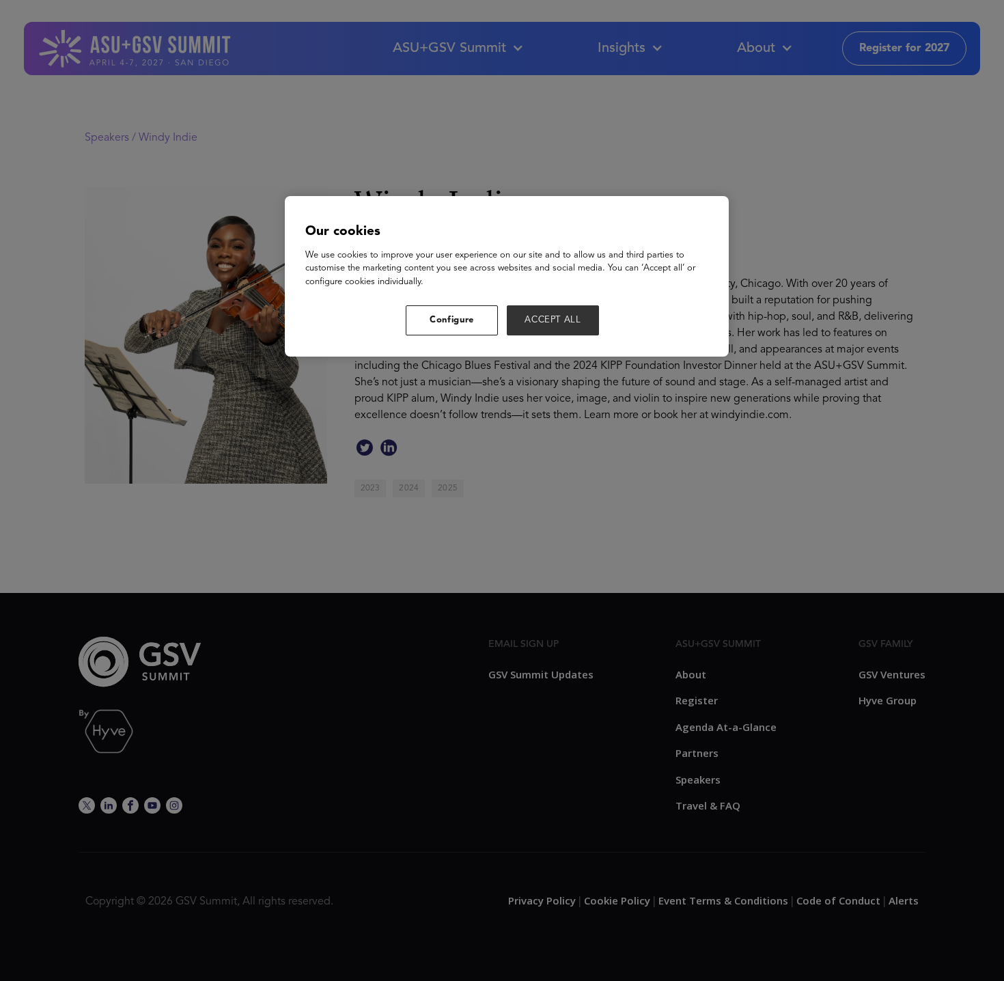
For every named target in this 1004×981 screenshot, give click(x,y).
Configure (452, 320)
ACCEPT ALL (553, 320)
